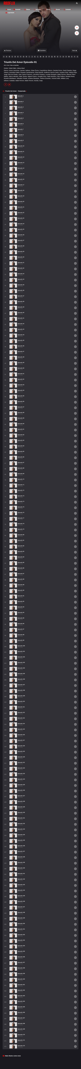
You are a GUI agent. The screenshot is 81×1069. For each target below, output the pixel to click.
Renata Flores (70, 76)
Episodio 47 (21, 351)
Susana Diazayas (33, 78)
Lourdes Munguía (50, 74)
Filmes (28, 9)
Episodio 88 (21, 579)
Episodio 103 (21, 662)
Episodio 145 (21, 895)
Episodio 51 (21, 373)
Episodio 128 (21, 801)
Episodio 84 (21, 557)
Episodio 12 (21, 157)
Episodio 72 (21, 490)
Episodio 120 (21, 756)
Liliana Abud (21, 68)
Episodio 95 (21, 618)
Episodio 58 (21, 412)
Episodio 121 (21, 762)
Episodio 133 (21, 829)
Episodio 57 (21, 407)
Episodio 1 (21, 96)
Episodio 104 (21, 668)
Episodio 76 (21, 512)
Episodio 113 (21, 718)
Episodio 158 (21, 968)
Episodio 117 (21, 740)
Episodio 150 (21, 923)
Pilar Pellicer (61, 76)
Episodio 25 (21, 229)
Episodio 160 (21, 979)
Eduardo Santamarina (27, 72)
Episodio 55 (21, 395)
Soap (41, 80)
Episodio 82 (21, 545)
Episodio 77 (21, 518)
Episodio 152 (21, 934)
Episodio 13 (21, 162)
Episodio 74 (21, 501)
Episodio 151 (21, 929)
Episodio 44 (21, 334)
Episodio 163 (21, 995)
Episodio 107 (21, 684)
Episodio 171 (21, 1040)
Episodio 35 (21, 284)
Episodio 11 (21, 151)
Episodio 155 (21, 951)
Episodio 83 (21, 551)
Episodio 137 (21, 851)
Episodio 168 (21, 1023)
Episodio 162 (21, 990)
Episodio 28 (21, 246)
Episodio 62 (21, 434)
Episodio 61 (21, 429)
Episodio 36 (21, 290)
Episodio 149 (21, 918)
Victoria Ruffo (55, 78)
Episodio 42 (21, 323)
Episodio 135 (21, 840)
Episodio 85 (21, 562)
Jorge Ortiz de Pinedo (11, 74)
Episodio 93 (21, 607)
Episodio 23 (21, 218)
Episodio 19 (21, 196)
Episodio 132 (21, 823)
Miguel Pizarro (32, 76)
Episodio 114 (21, 723)
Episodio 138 (21, 856)
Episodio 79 (21, 529)
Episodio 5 (21, 118)
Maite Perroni (61, 74)
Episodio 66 (21, 457)
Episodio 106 (21, 679)
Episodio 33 (21, 273)
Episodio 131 (21, 818)
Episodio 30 (21, 257)
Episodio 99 (21, 640)
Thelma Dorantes (45, 78)
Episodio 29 (21, 251)
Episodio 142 (21, 879)
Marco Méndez (13, 76)
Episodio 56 (21, 401)
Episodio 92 (21, 601)
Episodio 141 (21, 873)
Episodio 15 (21, 173)
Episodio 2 (21, 101)
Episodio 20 (21, 201)
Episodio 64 (21, 445)
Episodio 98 (21, 634)
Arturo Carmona (14, 70)
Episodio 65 (21, 451)
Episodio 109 (21, 695)
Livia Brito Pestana (39, 74)
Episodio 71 (21, 484)
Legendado (10, 12)
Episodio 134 (21, 834)
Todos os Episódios (14, 65)
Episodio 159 (21, 973)
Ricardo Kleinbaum (10, 78)
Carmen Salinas (25, 70)
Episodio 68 (21, 468)
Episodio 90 (21, 590)
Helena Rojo (73, 72)
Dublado (68, 9)
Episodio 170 (21, 1034)
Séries (48, 9)
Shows (58, 9)
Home (9, 9)
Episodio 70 (21, 479)
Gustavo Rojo (63, 72)
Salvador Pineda (22, 78)
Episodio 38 (21, 301)
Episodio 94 (21, 612)
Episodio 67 (21, 462)
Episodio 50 (21, 368)
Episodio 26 (21, 234)
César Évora (35, 70)
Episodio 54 (21, 390)
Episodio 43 (21, 329)
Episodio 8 (21, 134)
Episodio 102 (21, 657)
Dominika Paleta (14, 72)
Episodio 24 (21, 223)
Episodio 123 (21, 773)
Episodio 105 (21, 673)
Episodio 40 (21, 312)
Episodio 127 (21, 795)
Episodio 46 (21, 345)
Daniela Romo (57, 70)
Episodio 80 (21, 534)
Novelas (38, 9)
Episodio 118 (21, 745)
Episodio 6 (21, 123)
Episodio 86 (21, 568)
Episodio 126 (21, 790)
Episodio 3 (21, 107)
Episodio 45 (21, 340)
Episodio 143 (21, 884)
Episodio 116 (21, 734)
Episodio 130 (21, 812)
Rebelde (17, 9)
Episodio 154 (21, 945)
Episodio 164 (21, 1001)
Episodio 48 (21, 357)
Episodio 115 (21, 729)
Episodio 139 (21, 862)
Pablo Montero (51, 76)
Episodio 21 (21, 207)
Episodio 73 (21, 495)
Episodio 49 (21, 362)
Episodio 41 (21, 318)
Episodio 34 (21, 279)
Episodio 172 (21, 1045)
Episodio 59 (21, 418)
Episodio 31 (21, 262)
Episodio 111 (21, 707)
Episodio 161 (21, 984)
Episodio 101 (21, 651)
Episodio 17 (21, 184)
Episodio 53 (21, 384)
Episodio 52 (21, 379)
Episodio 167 (21, 1018)
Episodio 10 (21, 146)
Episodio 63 (21, 440)
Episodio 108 (21, 690)
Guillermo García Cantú (51, 72)
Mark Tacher (23, 76)
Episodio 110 (21, 701)
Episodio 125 (21, 784)
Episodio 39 (21, 307)
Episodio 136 (21, 845)
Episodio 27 (21, 240)
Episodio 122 (21, 768)
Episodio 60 (21, 423)
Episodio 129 (21, 806)
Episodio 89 (21, 584)
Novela (36, 80)
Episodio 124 (21, 779)
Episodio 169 (21, 1029)
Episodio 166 (21, 1012)
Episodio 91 (21, 595)
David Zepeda (67, 70)
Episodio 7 (21, 129)
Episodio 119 (21, 751)
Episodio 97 (21, 629)
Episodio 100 (21, 645)
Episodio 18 (21, 190)
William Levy (65, 78)
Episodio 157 (21, 962)
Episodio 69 (21, 473)
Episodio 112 (21, 712)
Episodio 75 (21, 507)
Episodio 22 (21, 212)
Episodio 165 (21, 1006)
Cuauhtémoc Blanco (45, 70)
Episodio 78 (21, 523)
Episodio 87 (21, 573)
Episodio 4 (21, 112)
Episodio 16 (21, 179)
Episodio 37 (21, 296)
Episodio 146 (21, 901)
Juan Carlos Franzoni (25, 74)
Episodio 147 (21, 906)
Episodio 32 (21, 268)
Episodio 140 (21, 868)
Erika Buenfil (39, 72)
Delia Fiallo (12, 68)
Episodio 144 (21, 890)
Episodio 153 (21, 940)
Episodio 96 (21, 623)
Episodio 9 (21, 140)
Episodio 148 (21, 912)
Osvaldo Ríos (42, 76)
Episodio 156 (21, 956)
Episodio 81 (21, 540)
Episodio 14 (21, 168)
